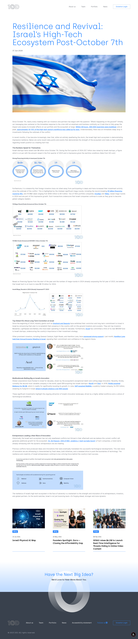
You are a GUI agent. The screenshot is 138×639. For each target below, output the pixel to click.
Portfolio (94, 7)
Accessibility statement (82, 623)
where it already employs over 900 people (52, 389)
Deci (99, 383)
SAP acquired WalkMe (83, 386)
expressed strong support (93, 336)
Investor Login (121, 7)
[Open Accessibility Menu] (133, 634)
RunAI (91, 383)
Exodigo (98, 194)
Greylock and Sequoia (61, 323)
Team (83, 7)
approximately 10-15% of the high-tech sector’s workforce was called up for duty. (48, 129)
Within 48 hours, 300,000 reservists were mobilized (96, 127)
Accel (88, 329)
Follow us (101, 623)
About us (72, 7)
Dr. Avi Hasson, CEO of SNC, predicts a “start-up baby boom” (72, 441)
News (105, 7)
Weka (107, 194)
